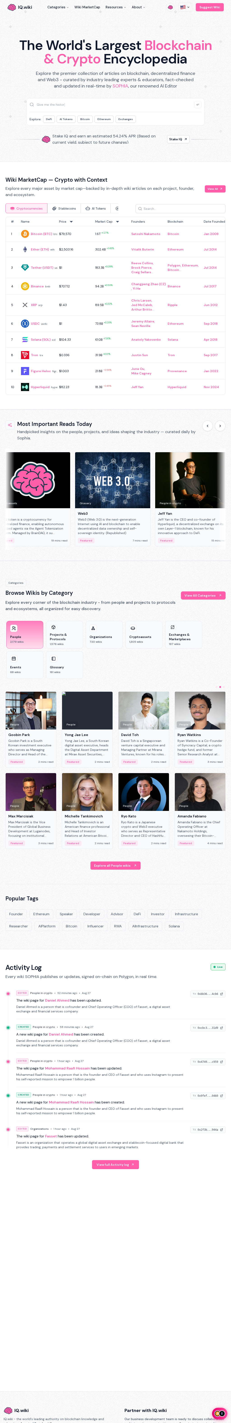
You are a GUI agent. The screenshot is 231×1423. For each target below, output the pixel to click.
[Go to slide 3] (224, 687)
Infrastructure (186, 914)
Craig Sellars (141, 272)
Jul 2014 (210, 249)
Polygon (174, 265)
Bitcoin (85, 119)
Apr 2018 (210, 340)
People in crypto (41, 993)
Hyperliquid (40, 387)
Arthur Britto (141, 309)
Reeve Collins (142, 263)
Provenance (177, 371)
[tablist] (61, 208)
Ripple (173, 305)
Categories (56, 7)
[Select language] (185, 7)
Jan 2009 (211, 234)
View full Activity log (113, 1165)
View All (213, 189)
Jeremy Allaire (142, 321)
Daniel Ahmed (57, 1000)
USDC (35, 324)
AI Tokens (66, 119)
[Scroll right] (220, 426)
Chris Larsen (141, 300)
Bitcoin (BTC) (41, 234)
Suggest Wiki (209, 7)
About (137, 7)
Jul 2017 (210, 286)
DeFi (49, 119)
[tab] (26, 208)
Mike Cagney (141, 373)
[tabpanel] (115, 306)
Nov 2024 (211, 387)
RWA (118, 926)
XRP (34, 305)
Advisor (117, 914)
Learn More (173, 139)
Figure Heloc (41, 371)
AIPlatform (46, 926)
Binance (37, 286)
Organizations (39, 1129)
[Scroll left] (207, 426)
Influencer (96, 926)
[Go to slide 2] (220, 687)
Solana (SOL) (41, 340)
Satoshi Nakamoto (145, 234)
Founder (16, 914)
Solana (173, 340)
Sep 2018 (211, 324)
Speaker (66, 914)
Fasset (51, 1136)
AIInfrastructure (145, 926)
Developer (91, 914)
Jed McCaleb (141, 305)
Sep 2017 (211, 355)
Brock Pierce (141, 268)
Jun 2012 (211, 305)
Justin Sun (139, 355)
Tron (34, 355)
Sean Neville (140, 326)
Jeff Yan (137, 387)
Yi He (137, 288)
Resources (114, 7)
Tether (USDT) (42, 268)
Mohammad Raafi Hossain (67, 1068)
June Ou (137, 369)
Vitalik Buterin (142, 249)
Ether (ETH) (40, 249)
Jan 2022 (211, 371)
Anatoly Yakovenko (146, 340)
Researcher (18, 926)
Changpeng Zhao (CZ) (148, 284)
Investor (158, 914)
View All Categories (200, 595)
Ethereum (104, 119)
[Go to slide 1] (216, 687)
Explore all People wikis (112, 866)
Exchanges (125, 119)
